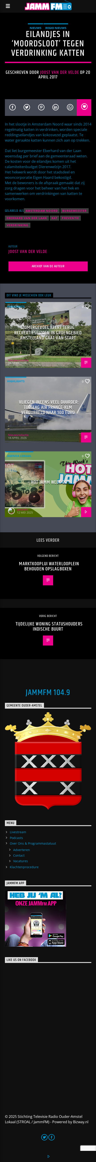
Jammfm (22, 510)
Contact (19, 855)
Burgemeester (74, 211)
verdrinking (18, 225)
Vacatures (20, 861)
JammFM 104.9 (48, 692)
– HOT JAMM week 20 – (49, 482)
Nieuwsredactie (18, 360)
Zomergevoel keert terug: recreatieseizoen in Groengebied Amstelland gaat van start (48, 333)
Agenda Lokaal (19, 456)
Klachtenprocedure (24, 867)
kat (55, 218)
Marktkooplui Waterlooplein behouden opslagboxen (49, 566)
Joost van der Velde (59, 72)
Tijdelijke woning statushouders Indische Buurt (49, 626)
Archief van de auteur (48, 266)
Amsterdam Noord (42, 211)
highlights (16, 306)
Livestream (18, 832)
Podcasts (16, 838)
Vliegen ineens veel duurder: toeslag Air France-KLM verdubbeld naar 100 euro (49, 407)
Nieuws (35, 28)
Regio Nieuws (55, 28)
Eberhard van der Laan (27, 218)
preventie (70, 218)
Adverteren (21, 850)
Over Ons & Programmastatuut (33, 843)
